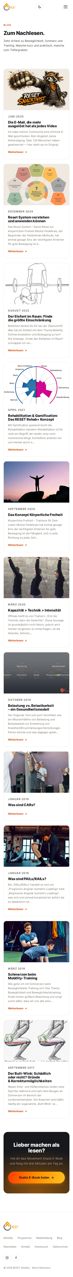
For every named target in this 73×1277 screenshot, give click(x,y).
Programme (25, 1238)
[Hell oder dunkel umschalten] (39, 6)
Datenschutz (60, 1246)
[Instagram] (7, 1257)
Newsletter (10, 1246)
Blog (59, 1238)
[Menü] (65, 7)
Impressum (41, 1246)
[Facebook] (15, 1257)
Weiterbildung (44, 1238)
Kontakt (25, 1246)
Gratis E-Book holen (36, 1177)
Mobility (8, 1238)
